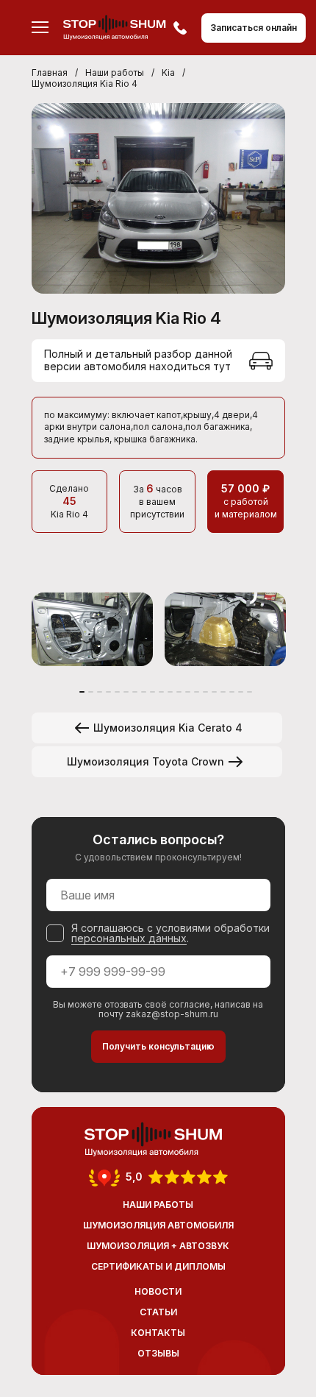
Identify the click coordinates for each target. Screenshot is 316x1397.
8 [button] (143, 692)
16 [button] (214, 692)
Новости (158, 1291)
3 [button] (99, 692)
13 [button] (187, 692)
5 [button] (117, 692)
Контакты (158, 1332)
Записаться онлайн (253, 27)
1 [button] (82, 692)
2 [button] (90, 692)
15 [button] (205, 692)
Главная (50, 72)
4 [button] (108, 692)
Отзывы (158, 1353)
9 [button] (152, 692)
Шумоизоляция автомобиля (158, 1225)
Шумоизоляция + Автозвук (158, 1245)
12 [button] (179, 692)
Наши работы (114, 72)
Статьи (158, 1312)
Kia (168, 72)
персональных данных (129, 938)
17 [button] (223, 692)
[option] (92, 629)
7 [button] (134, 692)
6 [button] (126, 692)
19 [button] (240, 692)
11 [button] (170, 692)
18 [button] (231, 692)
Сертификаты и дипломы (158, 1266)
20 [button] (249, 692)
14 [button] (196, 692)
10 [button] (161, 692)
